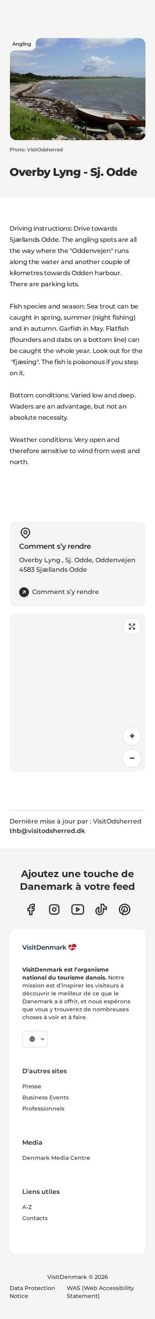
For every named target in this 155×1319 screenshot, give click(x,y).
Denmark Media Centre (56, 1157)
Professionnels (43, 1108)
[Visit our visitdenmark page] (78, 909)
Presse (31, 1086)
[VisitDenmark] (49, 947)
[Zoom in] (131, 736)
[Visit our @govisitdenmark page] (101, 909)
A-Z (27, 1207)
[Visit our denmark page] (31, 909)
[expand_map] (132, 626)
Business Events (45, 1097)
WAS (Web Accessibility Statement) (100, 1292)
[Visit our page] (54, 909)
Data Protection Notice (32, 1292)
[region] (77, 692)
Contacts (35, 1218)
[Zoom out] (131, 758)
